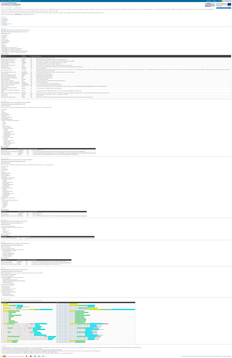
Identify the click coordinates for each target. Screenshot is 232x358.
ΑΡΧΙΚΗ (2, 7)
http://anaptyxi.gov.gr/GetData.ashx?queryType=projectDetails (20, 102)
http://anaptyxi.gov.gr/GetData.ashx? (67, 303)
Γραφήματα (4, 22)
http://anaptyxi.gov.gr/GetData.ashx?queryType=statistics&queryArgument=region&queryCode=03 (77, 330)
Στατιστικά (4, 21)
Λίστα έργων (4, 18)
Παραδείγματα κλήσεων (7, 23)
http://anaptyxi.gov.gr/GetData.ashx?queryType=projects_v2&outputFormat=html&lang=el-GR (96, 309)
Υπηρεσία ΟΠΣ (217, 356)
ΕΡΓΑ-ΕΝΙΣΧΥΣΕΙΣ (17, 7)
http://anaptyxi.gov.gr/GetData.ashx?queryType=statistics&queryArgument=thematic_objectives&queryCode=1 (79, 326)
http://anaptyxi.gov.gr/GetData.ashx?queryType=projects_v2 (19, 30)
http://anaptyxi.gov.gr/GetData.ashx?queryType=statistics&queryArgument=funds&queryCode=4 (77, 333)
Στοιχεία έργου (5, 19)
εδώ (33, 14)
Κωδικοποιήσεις (5, 20)
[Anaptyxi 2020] (11, 4)
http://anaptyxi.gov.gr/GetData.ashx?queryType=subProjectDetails (20, 159)
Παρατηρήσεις (5, 25)
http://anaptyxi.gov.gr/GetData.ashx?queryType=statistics (19, 243)
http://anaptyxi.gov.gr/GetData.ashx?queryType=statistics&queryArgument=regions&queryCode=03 (80, 329)
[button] (223, 8)
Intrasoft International (227, 356)
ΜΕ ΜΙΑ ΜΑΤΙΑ (9, 7)
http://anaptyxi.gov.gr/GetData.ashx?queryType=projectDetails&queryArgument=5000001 (76, 306)
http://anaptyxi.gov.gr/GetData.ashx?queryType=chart (18, 269)
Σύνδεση (215, 1)
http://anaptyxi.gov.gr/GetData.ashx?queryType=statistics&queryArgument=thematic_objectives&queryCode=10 (79, 325)
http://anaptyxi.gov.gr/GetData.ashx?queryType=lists (18, 221)
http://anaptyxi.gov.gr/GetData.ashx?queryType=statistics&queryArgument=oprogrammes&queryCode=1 (78, 338)
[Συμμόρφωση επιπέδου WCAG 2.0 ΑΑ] (3, 356)
